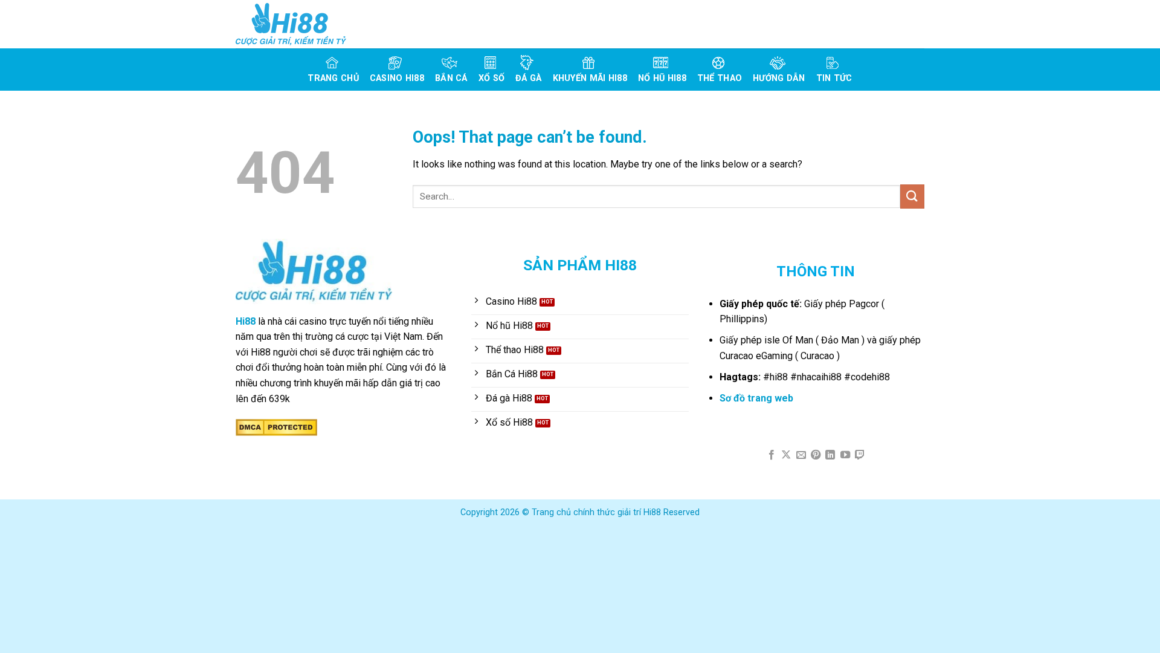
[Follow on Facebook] (771, 455)
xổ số (491, 78)
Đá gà (528, 78)
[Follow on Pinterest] (815, 455)
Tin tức (834, 78)
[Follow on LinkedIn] (830, 455)
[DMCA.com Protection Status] (276, 426)
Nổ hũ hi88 (662, 78)
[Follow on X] (786, 455)
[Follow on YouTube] (845, 455)
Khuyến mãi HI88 (590, 78)
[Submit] (912, 196)
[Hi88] (296, 24)
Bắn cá (451, 78)
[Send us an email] (800, 455)
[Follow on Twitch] (860, 455)
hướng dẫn (779, 78)
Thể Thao (719, 78)
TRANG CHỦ (333, 78)
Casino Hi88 (397, 78)
